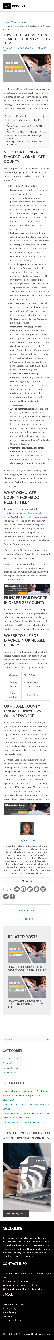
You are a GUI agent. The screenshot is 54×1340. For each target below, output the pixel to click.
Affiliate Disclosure (12, 1320)
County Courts (10, 48)
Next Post (27, 918)
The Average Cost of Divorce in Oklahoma (23, 1122)
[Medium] (27, 880)
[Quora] (30, 880)
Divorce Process (11, 1072)
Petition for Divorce (27, 516)
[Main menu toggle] (48, 6)
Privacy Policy (9, 1308)
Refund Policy (9, 1312)
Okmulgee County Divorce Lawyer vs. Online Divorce (24, 143)
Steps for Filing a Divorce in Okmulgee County (24, 121)
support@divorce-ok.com (25, 1285)
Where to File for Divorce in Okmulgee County (24, 137)
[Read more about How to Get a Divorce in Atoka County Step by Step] (27, 952)
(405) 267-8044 (20, 1281)
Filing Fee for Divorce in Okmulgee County (26, 132)
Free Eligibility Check (16, 1213)
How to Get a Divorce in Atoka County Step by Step (27, 968)
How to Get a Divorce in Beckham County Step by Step (25, 1004)
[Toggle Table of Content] (44, 116)
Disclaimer (8, 1316)
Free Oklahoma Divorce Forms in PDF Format (26, 1091)
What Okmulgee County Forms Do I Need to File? (26, 127)
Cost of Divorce (10, 1058)
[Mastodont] (23, 880)
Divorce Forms (10, 1068)
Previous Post (27, 910)
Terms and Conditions (14, 1304)
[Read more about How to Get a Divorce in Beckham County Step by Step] (27, 987)
